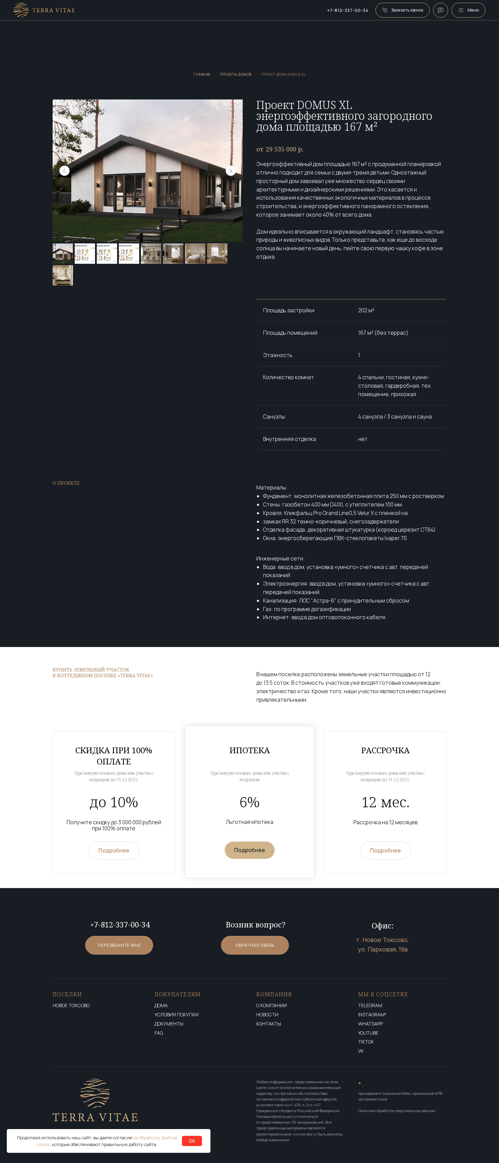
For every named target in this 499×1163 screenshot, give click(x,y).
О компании (271, 1006)
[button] (402, 10)
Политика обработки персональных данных (397, 1110)
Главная (201, 74)
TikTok (366, 1042)
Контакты (268, 1024)
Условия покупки (176, 1015)
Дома (161, 1006)
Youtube (368, 1033)
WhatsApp (370, 1024)
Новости (267, 1015)
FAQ (158, 1033)
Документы (168, 1024)
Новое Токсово (71, 1006)
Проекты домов (236, 74)
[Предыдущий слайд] (64, 171)
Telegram (370, 1006)
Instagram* (372, 1015)
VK (361, 1051)
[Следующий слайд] (231, 171)
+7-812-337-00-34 (348, 10)
